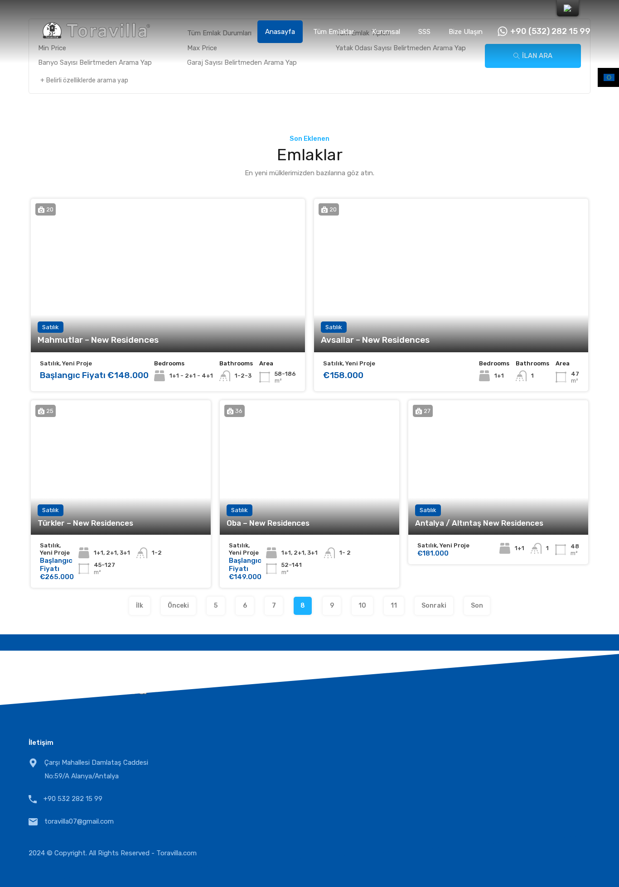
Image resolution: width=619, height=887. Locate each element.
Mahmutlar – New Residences (98, 340)
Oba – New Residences (268, 522)
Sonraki (433, 605)
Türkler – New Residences (85, 522)
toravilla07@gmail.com (79, 821)
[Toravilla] (96, 50)
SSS (424, 32)
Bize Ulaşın (466, 32)
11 (394, 605)
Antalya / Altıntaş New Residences (479, 522)
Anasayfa (280, 32)
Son (477, 605)
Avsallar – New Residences (375, 340)
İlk (139, 605)
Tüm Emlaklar (333, 32)
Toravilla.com (176, 853)
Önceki (178, 605)
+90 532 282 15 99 (73, 799)
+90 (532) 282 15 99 (550, 31)
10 (362, 605)
